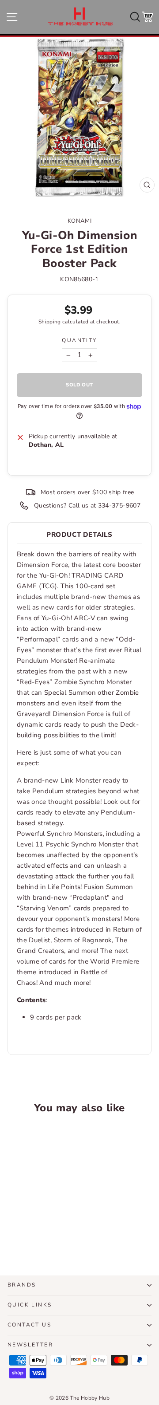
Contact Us (29, 1324)
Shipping (49, 321)
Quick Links (30, 1304)
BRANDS (22, 1284)
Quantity (79, 340)
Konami (79, 221)
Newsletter (30, 1344)
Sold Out (34, 1232)
